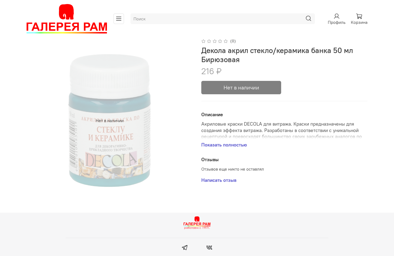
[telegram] (185, 248)
